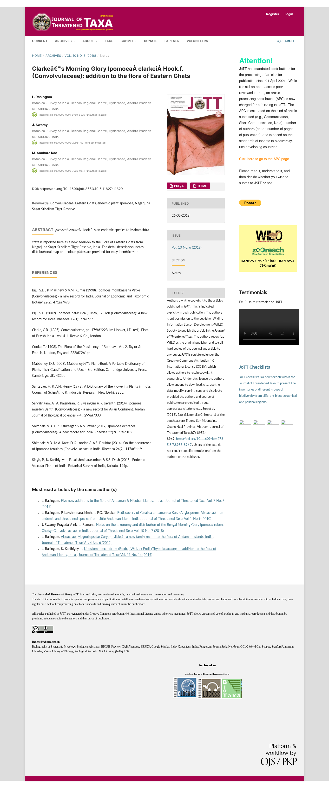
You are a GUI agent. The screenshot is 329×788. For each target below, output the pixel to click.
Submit (127, 41)
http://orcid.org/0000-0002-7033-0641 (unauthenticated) (73, 170)
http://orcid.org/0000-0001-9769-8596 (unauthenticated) (73, 114)
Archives (63, 41)
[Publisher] (269, 235)
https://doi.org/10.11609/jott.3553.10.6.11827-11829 (81, 189)
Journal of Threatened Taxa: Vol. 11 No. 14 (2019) (115, 555)
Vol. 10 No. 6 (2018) (80, 55)
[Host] (268, 250)
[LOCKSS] (209, 698)
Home (37, 55)
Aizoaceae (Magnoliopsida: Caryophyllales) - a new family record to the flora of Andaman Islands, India (137, 537)
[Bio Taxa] (232, 698)
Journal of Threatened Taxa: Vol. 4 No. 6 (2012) (77, 543)
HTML (202, 186)
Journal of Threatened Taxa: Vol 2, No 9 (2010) (176, 519)
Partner (171, 41)
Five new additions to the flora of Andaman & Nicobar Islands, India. (112, 501)
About (88, 41)
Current (40, 41)
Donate (150, 41)
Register (272, 14)
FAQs (109, 41)
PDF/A (178, 186)
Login (289, 14)
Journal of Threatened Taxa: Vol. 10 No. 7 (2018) (128, 531)
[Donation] (250, 205)
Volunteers (197, 41)
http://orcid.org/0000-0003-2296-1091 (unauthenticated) (72, 142)
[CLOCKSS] (185, 698)
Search (287, 41)
